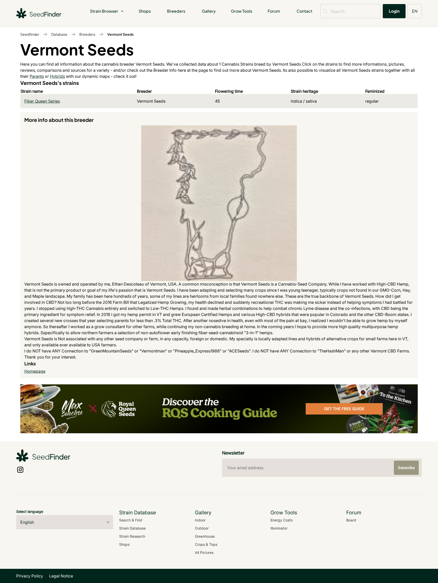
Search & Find (130, 520)
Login (394, 11)
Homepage (34, 371)
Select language (29, 511)
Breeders (176, 11)
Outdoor (202, 528)
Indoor (200, 520)
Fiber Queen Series (42, 101)
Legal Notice (61, 575)
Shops (145, 11)
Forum (274, 11)
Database (59, 34)
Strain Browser (104, 11)
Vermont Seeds (120, 34)
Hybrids (57, 76)
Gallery (209, 11)
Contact (304, 11)
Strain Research (132, 536)
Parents (37, 76)
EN (414, 11)
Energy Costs (281, 520)
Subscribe (406, 467)
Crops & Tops (206, 544)
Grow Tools (241, 11)
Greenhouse (205, 536)
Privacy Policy (29, 575)
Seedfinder (29, 34)
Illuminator (278, 528)
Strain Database (132, 528)
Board (351, 520)
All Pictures (204, 552)
